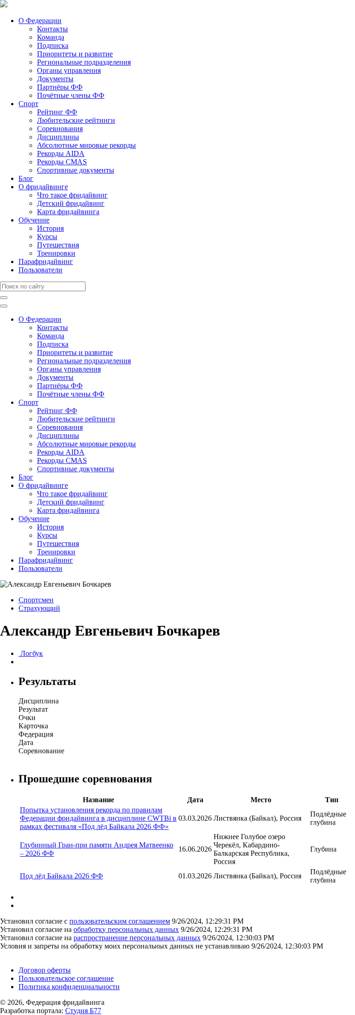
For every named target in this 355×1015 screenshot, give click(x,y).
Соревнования (60, 128)
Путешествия (58, 245)
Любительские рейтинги (76, 120)
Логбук (30, 653)
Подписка (52, 45)
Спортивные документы (75, 170)
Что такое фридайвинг (72, 195)
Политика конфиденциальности (69, 987)
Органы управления (69, 70)
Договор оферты (44, 970)
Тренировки (56, 253)
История (50, 228)
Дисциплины (58, 137)
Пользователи (40, 270)
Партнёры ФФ (60, 87)
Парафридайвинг (45, 261)
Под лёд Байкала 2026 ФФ (61, 876)
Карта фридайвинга (68, 212)
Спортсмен (36, 600)
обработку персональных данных (126, 929)
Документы (55, 79)
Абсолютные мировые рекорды (86, 145)
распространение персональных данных (137, 938)
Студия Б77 (83, 1011)
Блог (25, 178)
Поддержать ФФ (26, 954)
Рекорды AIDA (61, 153)
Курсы (47, 236)
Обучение (33, 220)
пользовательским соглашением (119, 921)
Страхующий (39, 608)
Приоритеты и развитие (75, 54)
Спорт (28, 104)
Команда (50, 37)
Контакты (52, 29)
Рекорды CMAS (62, 162)
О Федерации (39, 20)
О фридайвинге (43, 187)
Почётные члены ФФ (70, 95)
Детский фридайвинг (70, 203)
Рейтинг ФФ (57, 112)
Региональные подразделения (84, 62)
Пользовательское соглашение (66, 978)
